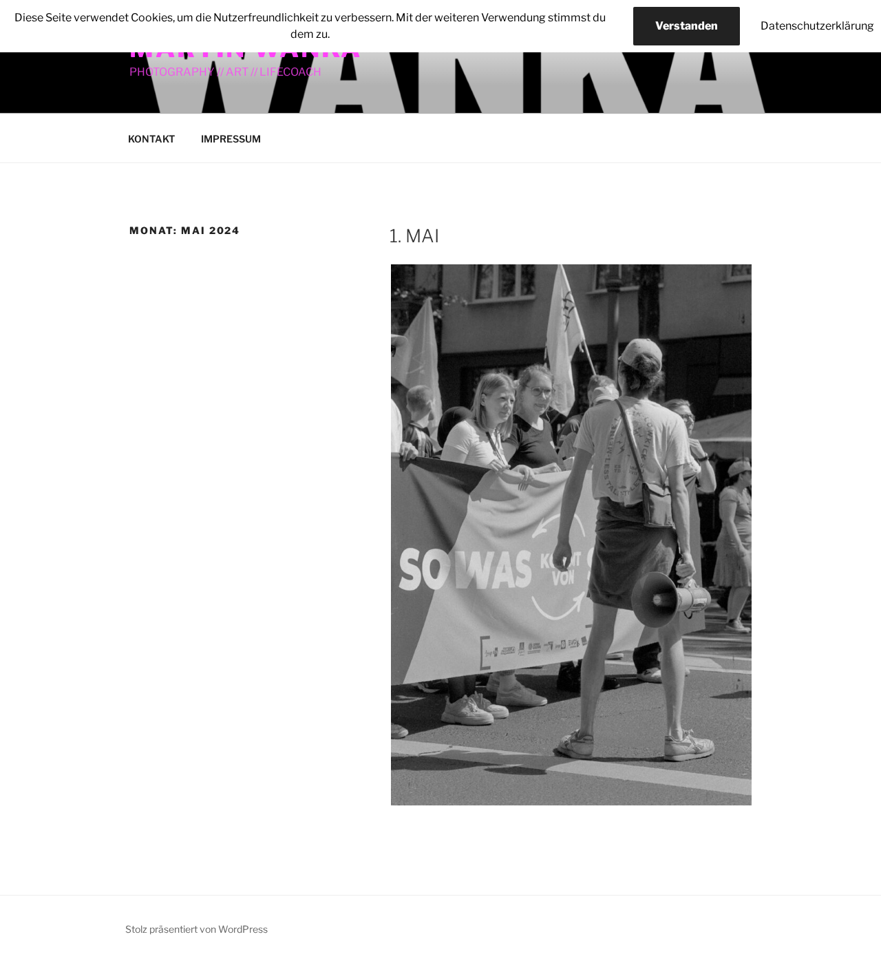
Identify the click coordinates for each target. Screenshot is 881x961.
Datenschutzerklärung (817, 25)
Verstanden (686, 25)
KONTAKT (151, 139)
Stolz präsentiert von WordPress (196, 929)
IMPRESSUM (231, 139)
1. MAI (414, 235)
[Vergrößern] (734, 282)
